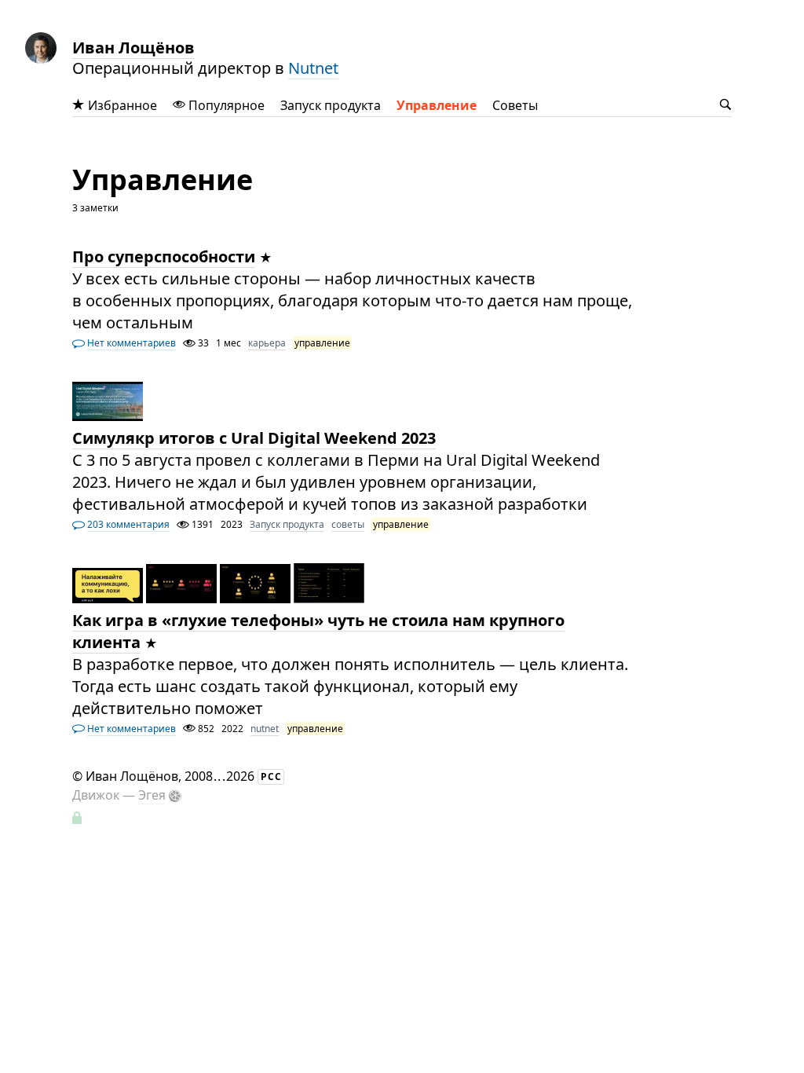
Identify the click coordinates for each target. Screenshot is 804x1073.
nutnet (264, 728)
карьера (267, 343)
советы (347, 524)
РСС (271, 776)
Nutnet (313, 68)
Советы (515, 105)
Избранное (121, 105)
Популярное (225, 105)
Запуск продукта (330, 105)
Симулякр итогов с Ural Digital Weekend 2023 (254, 438)
